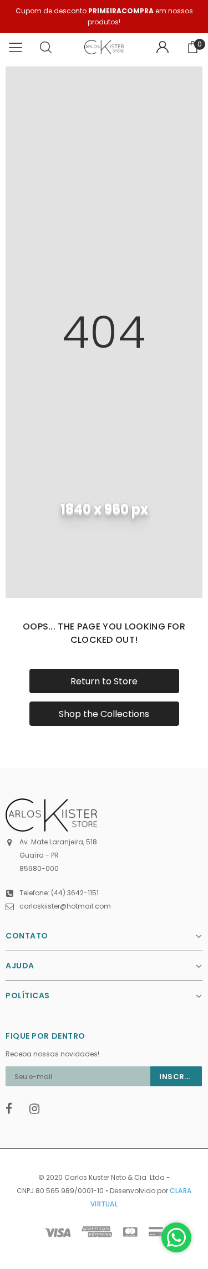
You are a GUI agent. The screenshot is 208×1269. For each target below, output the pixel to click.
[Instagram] (37, 1109)
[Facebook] (14, 1109)
